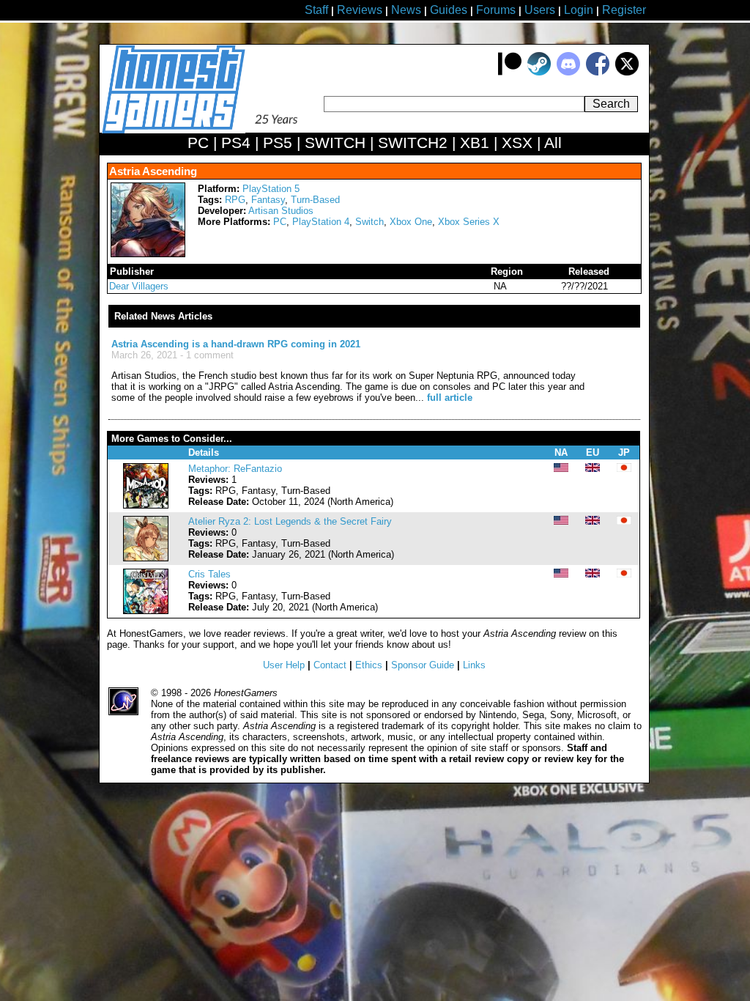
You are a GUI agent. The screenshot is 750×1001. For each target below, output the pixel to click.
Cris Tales (209, 574)
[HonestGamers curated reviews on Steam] (539, 72)
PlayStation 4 (320, 221)
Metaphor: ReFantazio (235, 468)
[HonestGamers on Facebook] (597, 72)
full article (449, 397)
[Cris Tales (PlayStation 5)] (145, 610)
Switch (369, 221)
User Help (284, 665)
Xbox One (411, 221)
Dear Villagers (138, 286)
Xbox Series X (469, 221)
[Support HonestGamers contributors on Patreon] (509, 72)
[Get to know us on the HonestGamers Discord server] (568, 72)
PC (279, 221)
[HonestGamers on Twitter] (627, 72)
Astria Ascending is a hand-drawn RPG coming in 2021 (235, 344)
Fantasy (268, 199)
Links (474, 665)
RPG (235, 199)
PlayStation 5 (271, 188)
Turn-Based (315, 199)
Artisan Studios (280, 210)
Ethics (368, 665)
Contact (329, 665)
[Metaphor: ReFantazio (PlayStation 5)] (145, 505)
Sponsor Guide (422, 665)
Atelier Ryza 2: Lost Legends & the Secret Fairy (290, 521)
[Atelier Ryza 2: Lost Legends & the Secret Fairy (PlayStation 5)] (145, 558)
